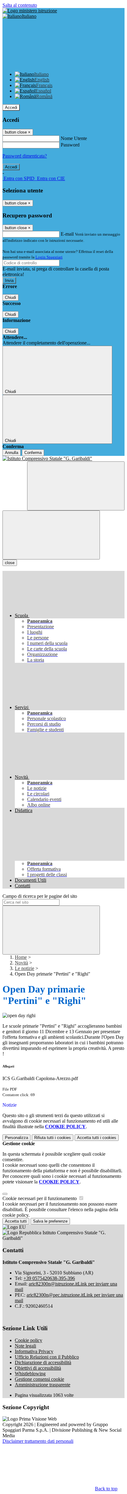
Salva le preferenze (50, 1221)
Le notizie (24, 968)
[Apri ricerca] (76, 485)
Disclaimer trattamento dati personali (37, 1441)
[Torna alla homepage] (63, 458)
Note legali (25, 1345)
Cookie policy (28, 1340)
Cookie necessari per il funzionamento (40, 1198)
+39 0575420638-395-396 (49, 1278)
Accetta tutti (96, 1137)
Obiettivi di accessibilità (38, 1368)
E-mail (67, 234)
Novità (21, 962)
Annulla (11, 452)
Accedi (11, 107)
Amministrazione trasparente (42, 1384)
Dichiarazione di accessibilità (43, 1362)
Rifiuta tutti (52, 1137)
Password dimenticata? (24, 156)
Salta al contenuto (19, 5)
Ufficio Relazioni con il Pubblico (47, 1357)
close (9, 562)
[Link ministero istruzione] (29, 10)
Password (70, 144)
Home (21, 957)
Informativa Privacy (34, 1351)
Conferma (33, 452)
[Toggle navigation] (51, 534)
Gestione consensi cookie (39, 1379)
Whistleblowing (30, 1373)
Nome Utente (74, 138)
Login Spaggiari (49, 257)
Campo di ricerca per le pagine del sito (39, 896)
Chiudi (10, 297)
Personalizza (16, 1137)
